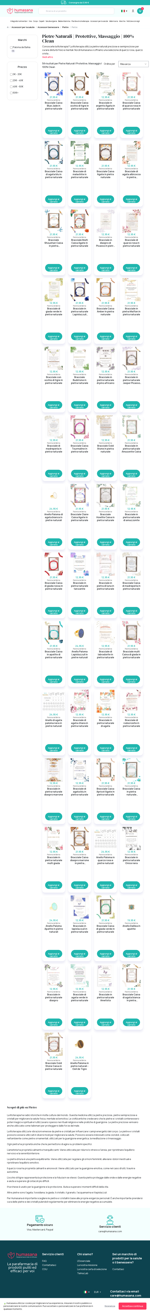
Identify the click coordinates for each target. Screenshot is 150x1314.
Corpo (35, 21)
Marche (122, 21)
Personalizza (110, 1306)
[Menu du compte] (133, 11)
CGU (44, 1269)
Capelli (41, 21)
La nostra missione (87, 1265)
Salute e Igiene (51, 21)
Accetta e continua (132, 1306)
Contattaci (118, 1269)
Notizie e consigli (133, 21)
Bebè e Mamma (64, 21)
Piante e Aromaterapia (80, 21)
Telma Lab (82, 1273)
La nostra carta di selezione (92, 1269)
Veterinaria (113, 21)
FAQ (44, 1261)
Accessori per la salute (99, 21)
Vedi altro (47, 57)
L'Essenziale (83, 1261)
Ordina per (109, 63)
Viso (30, 21)
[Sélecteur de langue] (124, 11)
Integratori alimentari (19, 21)
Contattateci (49, 1265)
